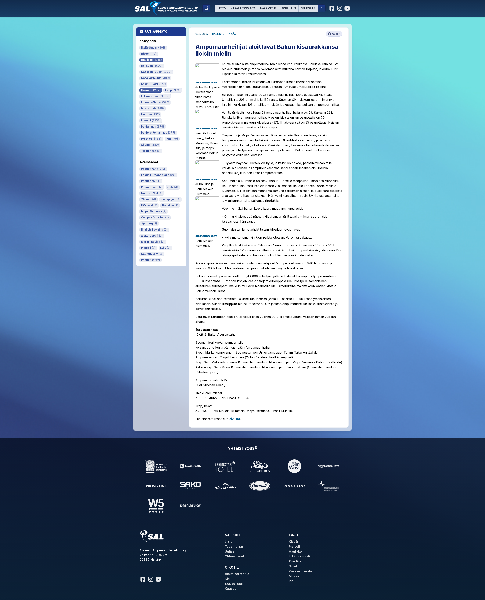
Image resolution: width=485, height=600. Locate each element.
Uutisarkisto (156, 31)
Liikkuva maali (299, 556)
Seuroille (308, 8)
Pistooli (294, 546)
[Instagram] (339, 8)
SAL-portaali (234, 584)
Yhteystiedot (234, 556)
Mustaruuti (297, 576)
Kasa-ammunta (300, 571)
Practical (295, 561)
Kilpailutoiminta (243, 8)
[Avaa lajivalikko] (206, 8)
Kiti (227, 579)
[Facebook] (332, 8)
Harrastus (268, 8)
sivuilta (234, 419)
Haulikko (218, 33)
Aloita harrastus (237, 574)
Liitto (221, 8)
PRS (292, 581)
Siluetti (294, 566)
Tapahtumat (234, 546)
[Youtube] (348, 8)
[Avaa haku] (321, 8)
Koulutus (288, 8)
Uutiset (230, 551)
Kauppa (230, 589)
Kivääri (233, 33)
